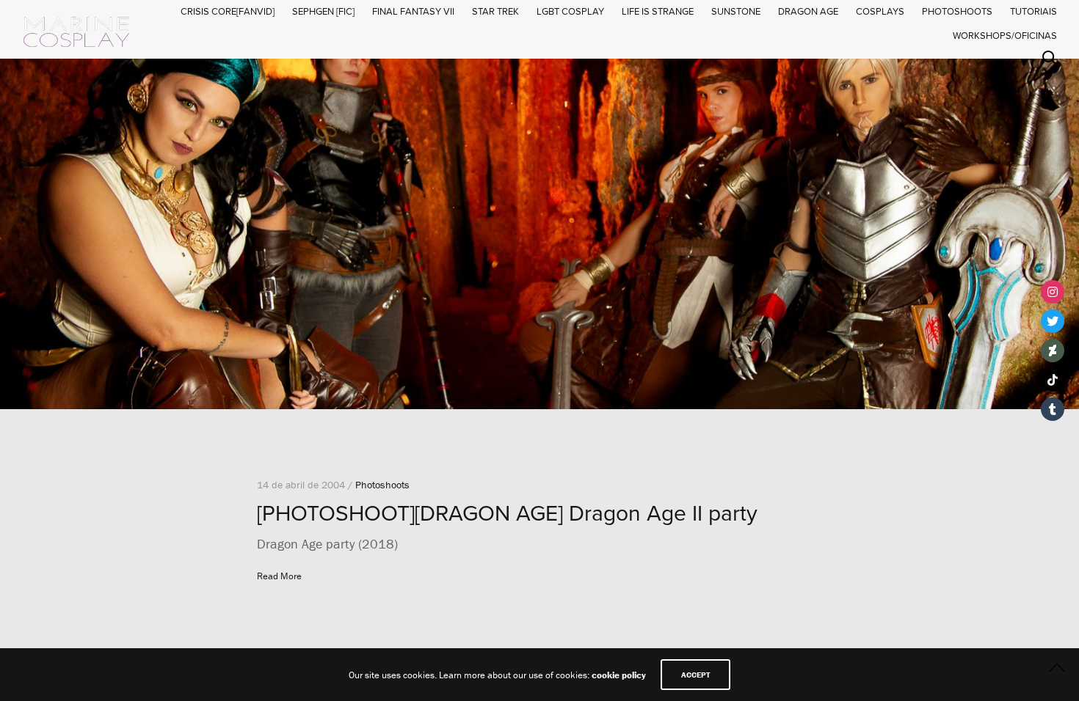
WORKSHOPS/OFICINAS (1005, 36)
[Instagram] (1052, 292)
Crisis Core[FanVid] (228, 12)
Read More (279, 576)
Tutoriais (1033, 12)
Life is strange (658, 12)
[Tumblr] (1052, 409)
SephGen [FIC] (323, 12)
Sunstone (735, 12)
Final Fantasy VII (413, 12)
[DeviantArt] (1052, 350)
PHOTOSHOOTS (957, 12)
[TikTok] (1052, 380)
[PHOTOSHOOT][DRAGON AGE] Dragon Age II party (507, 513)
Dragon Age (808, 12)
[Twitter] (1052, 321)
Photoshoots (382, 484)
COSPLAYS (880, 12)
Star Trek (495, 12)
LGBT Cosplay (570, 12)
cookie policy (619, 675)
